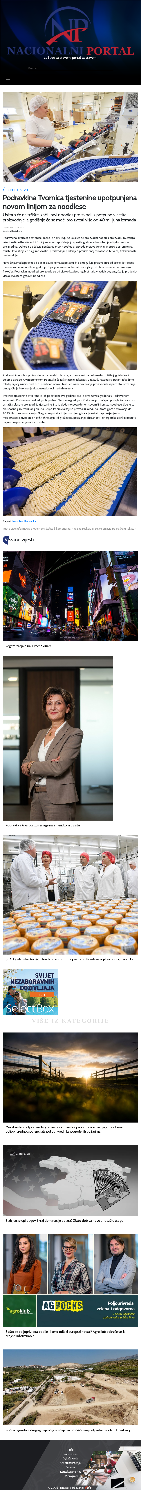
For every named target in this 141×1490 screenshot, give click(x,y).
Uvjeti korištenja (70, 1463)
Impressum (70, 1454)
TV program (70, 1476)
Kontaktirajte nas (70, 1471)
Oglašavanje (70, 1458)
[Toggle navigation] (8, 79)
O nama (70, 1467)
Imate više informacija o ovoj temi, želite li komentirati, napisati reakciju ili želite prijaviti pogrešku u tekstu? (69, 528)
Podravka (30, 521)
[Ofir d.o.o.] (88, 1487)
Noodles (17, 521)
